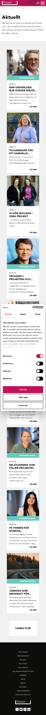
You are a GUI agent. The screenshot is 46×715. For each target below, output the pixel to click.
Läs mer (33, 107)
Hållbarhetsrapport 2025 (23, 671)
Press (40, 29)
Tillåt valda (23, 397)
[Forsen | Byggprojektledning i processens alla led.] (10, 3)
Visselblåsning (23, 691)
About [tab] (37, 314)
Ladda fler (23, 628)
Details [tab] (23, 314)
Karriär (23, 675)
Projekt (23, 660)
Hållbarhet (23, 667)
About (23, 683)
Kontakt (23, 687)
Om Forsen (23, 652)
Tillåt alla (23, 390)
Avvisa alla (23, 405)
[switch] (39, 364)
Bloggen (23, 664)
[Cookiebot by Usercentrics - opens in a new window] (32, 307)
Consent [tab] (8, 314)
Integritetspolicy (23, 695)
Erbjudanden (23, 656)
